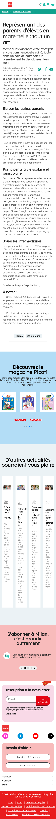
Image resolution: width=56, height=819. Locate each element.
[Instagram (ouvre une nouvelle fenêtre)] (5, 738)
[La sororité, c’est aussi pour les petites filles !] (49, 487)
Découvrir (36, 419)
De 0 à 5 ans (33, 335)
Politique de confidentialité (40, 806)
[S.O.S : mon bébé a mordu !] (7, 487)
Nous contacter (28, 765)
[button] (3, 396)
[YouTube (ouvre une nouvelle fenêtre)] (35, 738)
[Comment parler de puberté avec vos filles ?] (35, 487)
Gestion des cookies (11, 806)
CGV (10, 802)
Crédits (44, 810)
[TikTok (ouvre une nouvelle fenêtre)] (51, 738)
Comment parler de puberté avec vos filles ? (37, 516)
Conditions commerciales (22, 810)
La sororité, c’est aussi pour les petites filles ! (50, 516)
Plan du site (12, 814)
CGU (19, 802)
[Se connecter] (48, 4)
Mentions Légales (35, 802)
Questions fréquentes (28, 757)
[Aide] (40, 4)
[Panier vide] (53, 4)
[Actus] (44, 4)
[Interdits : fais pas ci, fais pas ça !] (21, 487)
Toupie (19, 335)
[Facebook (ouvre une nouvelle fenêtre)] (20, 738)
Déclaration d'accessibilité (36, 814)
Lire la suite (11, 714)
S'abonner (20, 419)
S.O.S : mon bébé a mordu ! (7, 514)
